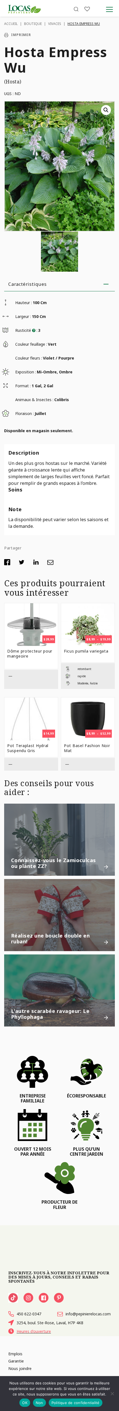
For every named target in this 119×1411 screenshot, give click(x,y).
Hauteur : (23, 302)
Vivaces (54, 23)
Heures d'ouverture (34, 1331)
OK (24, 1402)
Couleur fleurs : (28, 358)
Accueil (11, 23)
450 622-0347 (29, 1313)
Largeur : (23, 316)
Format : (23, 385)
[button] (106, 110)
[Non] (112, 1393)
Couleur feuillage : (31, 344)
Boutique (33, 23)
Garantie (16, 1361)
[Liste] (87, 9)
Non (39, 1402)
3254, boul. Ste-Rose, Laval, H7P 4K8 (50, 1322)
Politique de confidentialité (75, 1402)
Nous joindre (20, 1368)
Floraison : (24, 413)
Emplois (15, 1353)
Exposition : (25, 372)
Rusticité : (26, 330)
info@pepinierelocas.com (88, 1313)
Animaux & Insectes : (34, 399)
